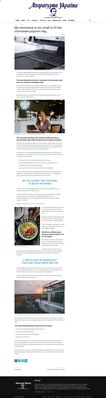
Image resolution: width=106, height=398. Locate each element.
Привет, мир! (17, 369)
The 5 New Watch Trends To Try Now (56, 369)
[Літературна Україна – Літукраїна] (53, 10)
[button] (90, 20)
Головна (17, 20)
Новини (23, 20)
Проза (49, 20)
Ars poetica (43, 20)
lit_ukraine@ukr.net (48, 391)
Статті (28, 20)
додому (16, 24)
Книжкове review (57, 20)
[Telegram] (25, 360)
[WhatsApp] (22, 360)
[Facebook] (15, 360)
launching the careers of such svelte (37, 152)
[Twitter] (19, 360)
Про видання (71, 20)
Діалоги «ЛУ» (35, 20)
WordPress (50, 72)
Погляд (64, 20)
